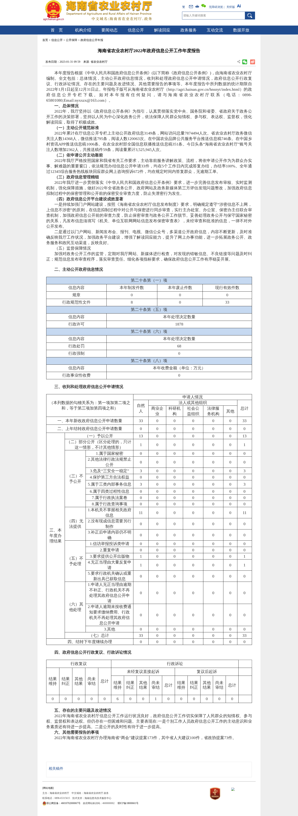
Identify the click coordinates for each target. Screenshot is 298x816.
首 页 (57, 30)
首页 (45, 40)
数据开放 (241, 30)
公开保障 (71, 40)
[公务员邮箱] (191, 6)
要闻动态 (109, 30)
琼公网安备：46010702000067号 (63, 803)
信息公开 (136, 30)
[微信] (204, 6)
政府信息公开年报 (91, 40)
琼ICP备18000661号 (128, 803)
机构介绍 (83, 30)
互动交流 (215, 30)
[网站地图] (48, 788)
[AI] (239, 6)
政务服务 (188, 30)
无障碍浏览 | (216, 7)
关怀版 (230, 7)
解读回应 (162, 30)
